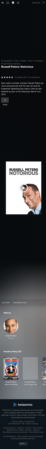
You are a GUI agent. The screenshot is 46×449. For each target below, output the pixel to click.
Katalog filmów (29, 421)
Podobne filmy (20, 303)
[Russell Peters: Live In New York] (30, 368)
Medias (21, 430)
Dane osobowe (38, 428)
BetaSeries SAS (12, 430)
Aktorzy (6, 303)
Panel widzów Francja (36, 432)
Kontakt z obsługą (32, 423)
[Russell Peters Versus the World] (11, 368)
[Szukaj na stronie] (44, 2)
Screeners (28, 430)
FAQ (23, 423)
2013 (31, 61)
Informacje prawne (9, 428)
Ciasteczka (21, 428)
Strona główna (6, 61)
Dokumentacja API (14, 423)
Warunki (28, 428)
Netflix (23, 61)
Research (36, 430)
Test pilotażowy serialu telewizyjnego (15, 432)
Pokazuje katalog (17, 421)
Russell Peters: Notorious (10, 64)
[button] (11, 329)
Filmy (17, 61)
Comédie (38, 61)
